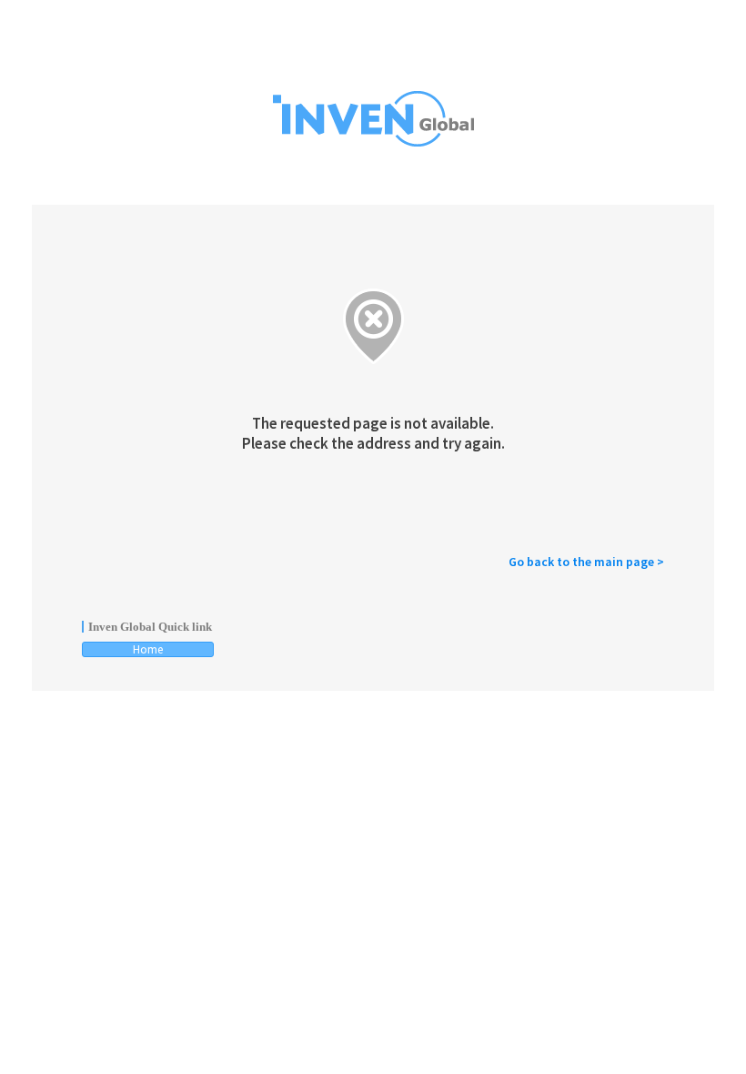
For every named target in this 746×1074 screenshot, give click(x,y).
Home (148, 649)
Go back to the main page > (586, 561)
